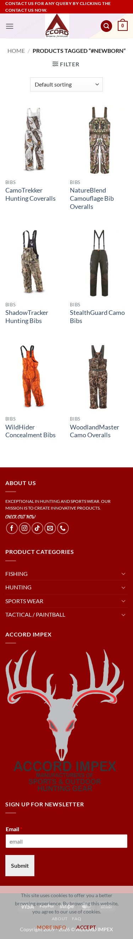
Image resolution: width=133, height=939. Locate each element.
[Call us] (63, 528)
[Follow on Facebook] (12, 528)
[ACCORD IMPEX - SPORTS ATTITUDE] (57, 25)
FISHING (16, 573)
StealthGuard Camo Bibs (97, 316)
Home (16, 50)
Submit (20, 865)
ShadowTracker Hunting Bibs (26, 316)
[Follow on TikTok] (37, 528)
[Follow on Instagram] (25, 528)
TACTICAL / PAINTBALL (35, 614)
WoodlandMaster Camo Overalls (94, 431)
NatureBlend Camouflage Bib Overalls (92, 198)
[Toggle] (123, 573)
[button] (9, 26)
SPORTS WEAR (24, 601)
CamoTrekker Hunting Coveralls (30, 194)
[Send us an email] (50, 528)
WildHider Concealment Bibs (30, 431)
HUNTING (18, 587)
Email (14, 829)
